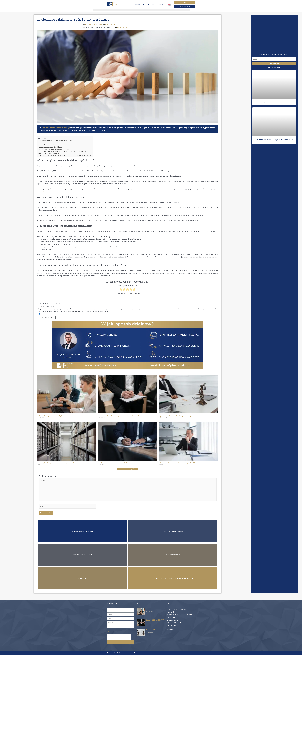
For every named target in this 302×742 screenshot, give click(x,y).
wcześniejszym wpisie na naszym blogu (56, 128)
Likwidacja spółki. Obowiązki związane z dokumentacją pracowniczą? (55, 463)
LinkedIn (39, 314)
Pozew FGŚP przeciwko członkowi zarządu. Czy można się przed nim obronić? (118, 416)
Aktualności (151, 4)
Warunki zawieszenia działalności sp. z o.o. (52, 145)
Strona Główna (136, 4)
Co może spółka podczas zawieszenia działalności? (55, 149)
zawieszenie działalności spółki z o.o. (50, 143)
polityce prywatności (111, 631)
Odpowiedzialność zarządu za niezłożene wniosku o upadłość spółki (177, 463)
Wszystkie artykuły (47, 317)
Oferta (143, 4)
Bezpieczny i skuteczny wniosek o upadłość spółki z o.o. (51, 416)
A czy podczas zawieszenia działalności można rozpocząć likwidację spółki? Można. (65, 155)
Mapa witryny (154, 653)
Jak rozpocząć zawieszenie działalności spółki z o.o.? (55, 140)
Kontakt (161, 4)
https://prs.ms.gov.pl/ (44, 191)
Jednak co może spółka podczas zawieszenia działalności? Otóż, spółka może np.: (64, 151)
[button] (184, 2)
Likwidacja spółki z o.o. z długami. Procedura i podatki (112, 463)
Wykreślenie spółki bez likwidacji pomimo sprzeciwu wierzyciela (176, 416)
